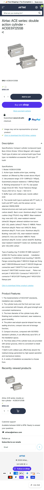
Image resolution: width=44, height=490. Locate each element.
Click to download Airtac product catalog (17, 285)
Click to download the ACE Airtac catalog (20, 135)
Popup (5, 87)
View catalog (3, 7)
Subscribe (39, 447)
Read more (39, 2)
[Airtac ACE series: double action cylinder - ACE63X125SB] (14, 383)
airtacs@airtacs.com (13, 432)
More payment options (22, 111)
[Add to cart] (18, 411)
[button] (8, 95)
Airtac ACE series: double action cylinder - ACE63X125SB (13, 399)
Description (8, 143)
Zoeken (39, 13)
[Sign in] (36, 7)
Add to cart (26, 97)
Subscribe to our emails (11, 442)
